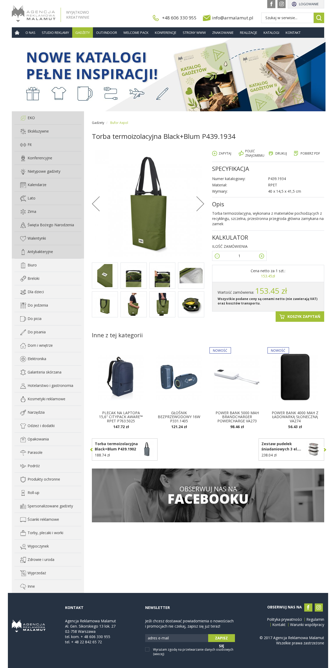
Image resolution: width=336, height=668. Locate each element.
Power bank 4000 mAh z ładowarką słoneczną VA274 (295, 416)
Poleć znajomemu (254, 153)
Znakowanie (223, 32)
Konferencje (165, 32)
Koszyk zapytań (303, 316)
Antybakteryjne (40, 251)
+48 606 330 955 (179, 18)
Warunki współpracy (307, 625)
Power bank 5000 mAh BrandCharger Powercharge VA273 (237, 416)
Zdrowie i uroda (41, 559)
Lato (31, 198)
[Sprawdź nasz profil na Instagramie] (281, 4)
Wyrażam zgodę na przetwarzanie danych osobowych (193, 651)
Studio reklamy (55, 32)
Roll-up (33, 492)
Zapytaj (225, 153)
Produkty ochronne (44, 479)
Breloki (33, 278)
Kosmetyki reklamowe (46, 398)
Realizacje (248, 32)
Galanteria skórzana (44, 372)
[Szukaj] (319, 18)
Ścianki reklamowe (43, 519)
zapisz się (221, 638)
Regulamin (315, 619)
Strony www (194, 32)
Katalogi (271, 32)
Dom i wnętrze (40, 345)
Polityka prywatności (284, 619)
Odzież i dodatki (41, 425)
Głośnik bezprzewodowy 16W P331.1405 (179, 416)
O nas (30, 32)
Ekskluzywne (38, 131)
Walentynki (37, 238)
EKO (31, 117)
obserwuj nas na (208, 495)
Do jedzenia (38, 305)
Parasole (35, 452)
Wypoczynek (38, 546)
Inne (31, 586)
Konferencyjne (40, 157)
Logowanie (309, 4)
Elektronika (37, 358)
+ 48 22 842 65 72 (86, 641)
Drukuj (281, 153)
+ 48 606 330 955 (95, 636)
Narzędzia (36, 412)
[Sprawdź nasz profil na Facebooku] (271, 4)
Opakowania (38, 438)
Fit (30, 144)
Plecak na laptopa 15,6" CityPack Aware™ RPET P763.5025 (121, 416)
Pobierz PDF (310, 153)
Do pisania (37, 331)
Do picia (34, 318)
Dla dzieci (36, 291)
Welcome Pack (136, 32)
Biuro (32, 264)
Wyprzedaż (37, 572)
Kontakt (293, 32)
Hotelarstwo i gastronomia (50, 385)
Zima (32, 211)
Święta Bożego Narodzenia (51, 224)
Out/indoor (106, 32)
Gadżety (82, 32)
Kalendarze (37, 184)
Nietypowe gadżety (44, 171)
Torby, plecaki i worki (45, 532)
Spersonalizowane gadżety (50, 505)
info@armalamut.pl (232, 18)
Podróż (34, 465)
